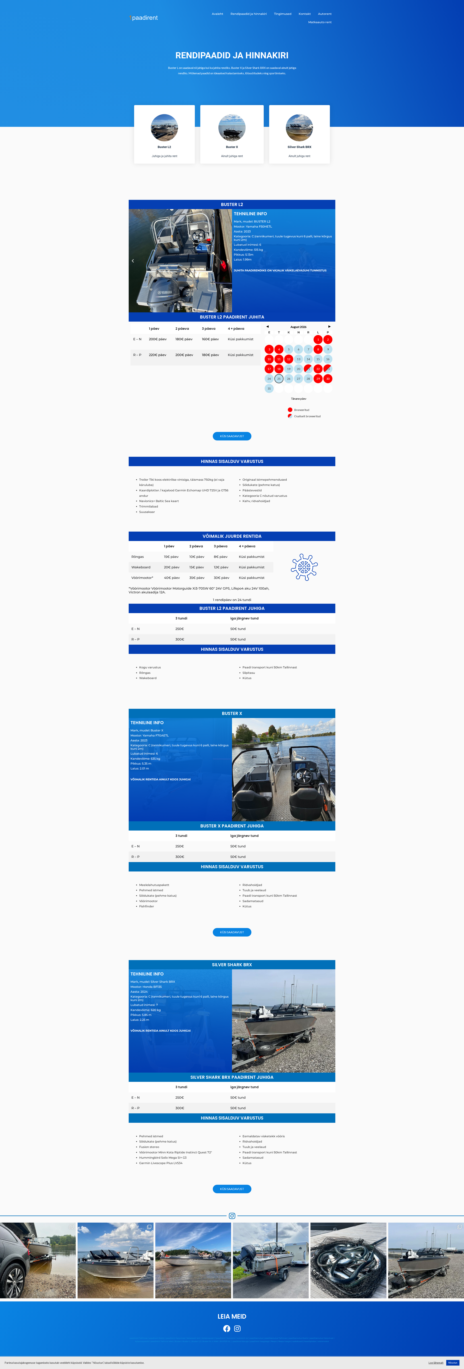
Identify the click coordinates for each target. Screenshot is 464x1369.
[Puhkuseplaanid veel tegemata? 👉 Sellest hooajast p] (271, 1260)
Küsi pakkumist (240, 339)
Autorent (325, 14)
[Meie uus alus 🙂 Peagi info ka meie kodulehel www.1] (426, 1260)
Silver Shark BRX (299, 147)
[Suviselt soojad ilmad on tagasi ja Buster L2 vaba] (193, 1260)
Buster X (232, 147)
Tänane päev (298, 398)
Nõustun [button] (452, 1362)
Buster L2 (164, 147)
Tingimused (282, 14)
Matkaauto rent (320, 22)
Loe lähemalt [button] (436, 1362)
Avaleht (217, 14)
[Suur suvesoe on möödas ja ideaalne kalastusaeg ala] (38, 1260)
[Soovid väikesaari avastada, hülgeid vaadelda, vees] (115, 1260)
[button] (132, 261)
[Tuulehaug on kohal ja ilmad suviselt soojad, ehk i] (348, 1260)
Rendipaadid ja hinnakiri (249, 14)
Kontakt (305, 14)
